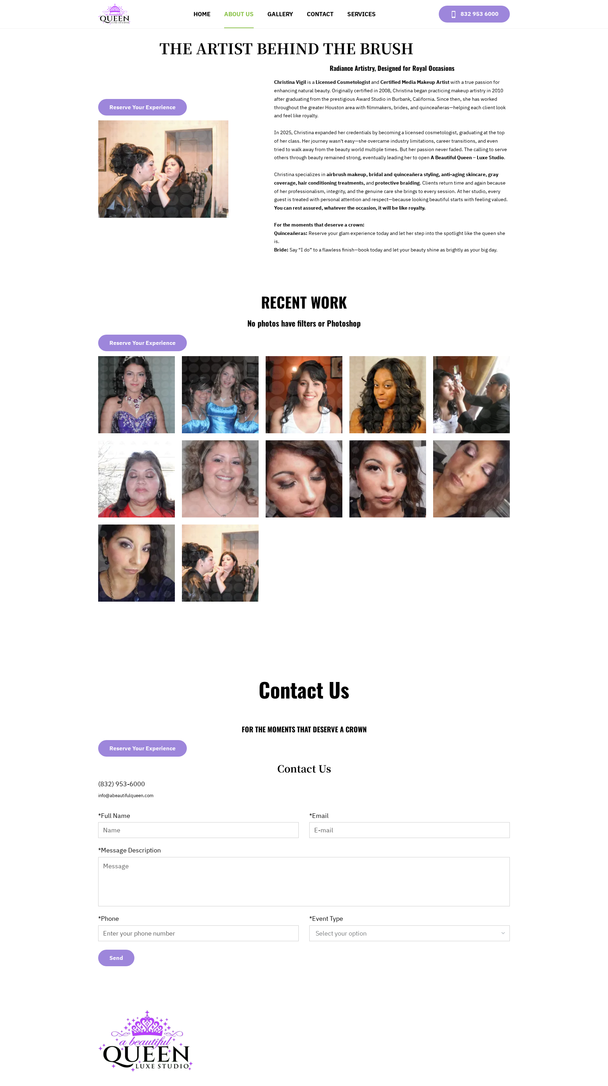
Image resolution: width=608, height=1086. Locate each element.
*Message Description (129, 850)
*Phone (108, 919)
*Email (319, 816)
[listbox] (409, 933)
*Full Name (114, 816)
